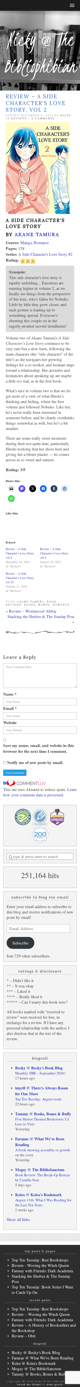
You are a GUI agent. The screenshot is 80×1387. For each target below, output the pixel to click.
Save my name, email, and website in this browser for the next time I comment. (38, 748)
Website (10, 722)
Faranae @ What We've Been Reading (43, 1357)
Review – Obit (23, 1335)
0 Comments (43, 118)
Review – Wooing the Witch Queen (41, 1314)
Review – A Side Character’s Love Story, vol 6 (54, 553)
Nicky (65, 115)
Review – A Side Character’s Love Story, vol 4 (20, 553)
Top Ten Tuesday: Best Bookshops (40, 1260)
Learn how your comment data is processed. (40, 792)
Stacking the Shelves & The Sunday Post (40, 616)
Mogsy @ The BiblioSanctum (39, 1169)
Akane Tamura (37, 234)
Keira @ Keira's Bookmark (38, 1194)
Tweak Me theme (29, 1384)
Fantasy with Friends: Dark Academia (42, 1270)
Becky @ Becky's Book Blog (39, 1068)
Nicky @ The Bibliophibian (40, 53)
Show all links (18, 1219)
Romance (41, 242)
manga (44, 604)
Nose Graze (55, 1384)
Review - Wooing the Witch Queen (40, 1265)
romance (61, 604)
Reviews (19, 118)
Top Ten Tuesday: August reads (38, 1099)
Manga (26, 242)
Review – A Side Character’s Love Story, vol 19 (20, 577)
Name (10, 694)
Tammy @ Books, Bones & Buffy (43, 1114)
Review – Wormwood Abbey (33, 611)
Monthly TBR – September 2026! (40, 1073)
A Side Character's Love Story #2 (45, 254)
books (29, 604)
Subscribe (20, 943)
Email (10, 708)
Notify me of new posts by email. (35, 762)
